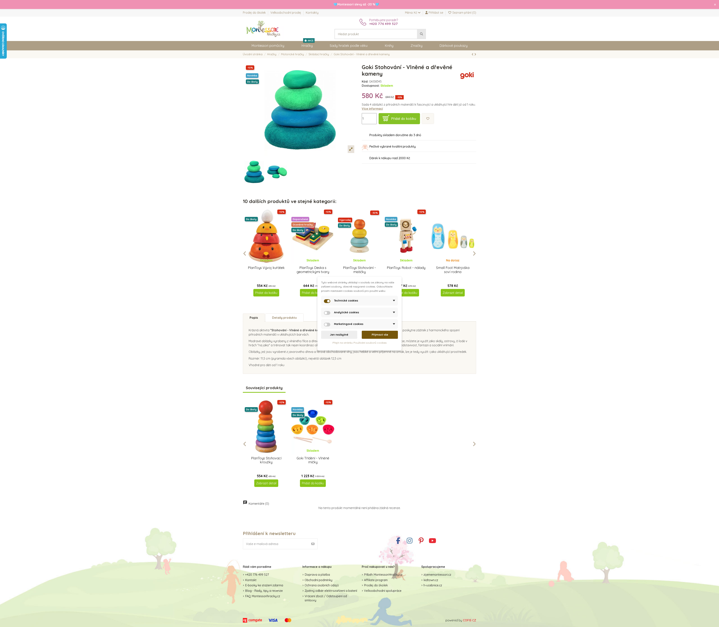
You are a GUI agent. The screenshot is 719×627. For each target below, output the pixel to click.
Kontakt (251, 580)
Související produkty (264, 388)
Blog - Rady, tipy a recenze (264, 591)
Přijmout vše (380, 334)
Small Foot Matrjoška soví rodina (452, 270)
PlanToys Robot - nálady (406, 268)
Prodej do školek (254, 12)
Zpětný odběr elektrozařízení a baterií (331, 591)
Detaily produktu (284, 317)
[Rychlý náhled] (269, 264)
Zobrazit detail (453, 293)
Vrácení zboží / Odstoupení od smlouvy (326, 598)
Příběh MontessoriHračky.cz (383, 574)
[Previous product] (473, 54)
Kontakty (312, 12)
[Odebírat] (312, 544)
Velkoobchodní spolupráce (382, 591)
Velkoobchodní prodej (286, 12)
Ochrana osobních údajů (322, 585)
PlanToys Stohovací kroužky (266, 460)
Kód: (365, 81)
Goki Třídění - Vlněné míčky (313, 460)
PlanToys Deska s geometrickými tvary (313, 270)
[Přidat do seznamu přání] (428, 118)
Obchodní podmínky (318, 580)
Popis (254, 317)
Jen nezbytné (339, 334)
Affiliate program (376, 580)
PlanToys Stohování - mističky (359, 270)
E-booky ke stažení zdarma (264, 585)
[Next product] (475, 54)
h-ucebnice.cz (433, 585)
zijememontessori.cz (437, 574)
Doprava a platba (317, 574)
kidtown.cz (431, 580)
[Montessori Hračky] (263, 28)
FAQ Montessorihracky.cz (262, 596)
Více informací (372, 108)
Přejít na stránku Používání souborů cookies (360, 342)
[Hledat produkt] (421, 34)
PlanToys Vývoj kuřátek (266, 268)
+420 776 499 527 (257, 574)
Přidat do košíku (403, 118)
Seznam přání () (464, 12)
